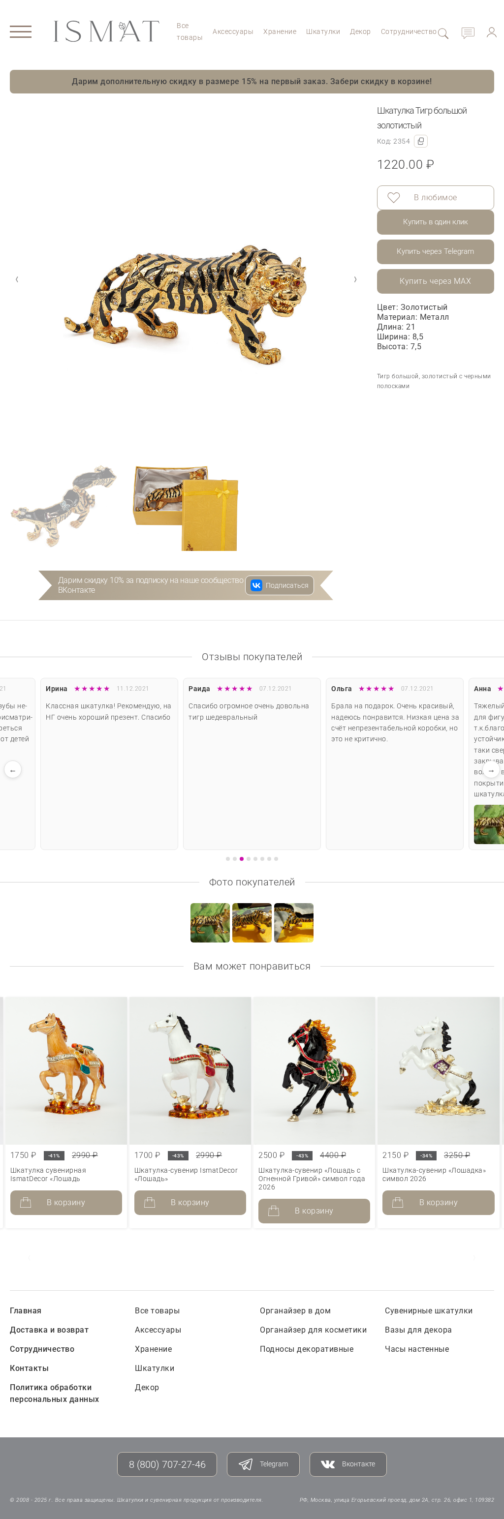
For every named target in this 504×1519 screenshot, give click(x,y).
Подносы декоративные (306, 1349)
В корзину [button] (66, 1202)
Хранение (279, 31)
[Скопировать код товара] (421, 141)
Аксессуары (233, 31)
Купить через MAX (435, 281)
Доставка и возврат (49, 1330)
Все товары (157, 1310)
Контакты (29, 1368)
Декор (360, 31)
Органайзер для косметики (313, 1330)
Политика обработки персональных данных (54, 1393)
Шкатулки (323, 31)
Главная (26, 1310)
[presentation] (29, 1258)
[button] (355, 279)
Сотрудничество (409, 31)
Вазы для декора (418, 1330)
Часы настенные (417, 1349)
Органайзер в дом (295, 1310)
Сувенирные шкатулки (429, 1310)
